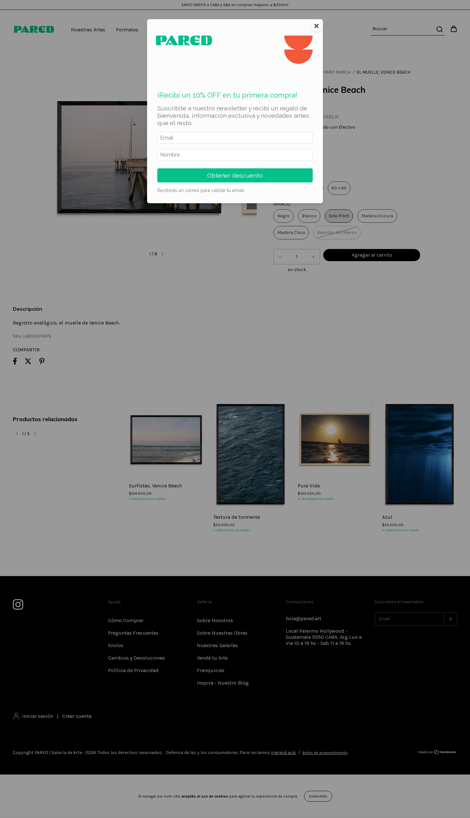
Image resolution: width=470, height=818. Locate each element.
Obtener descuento (235, 175)
